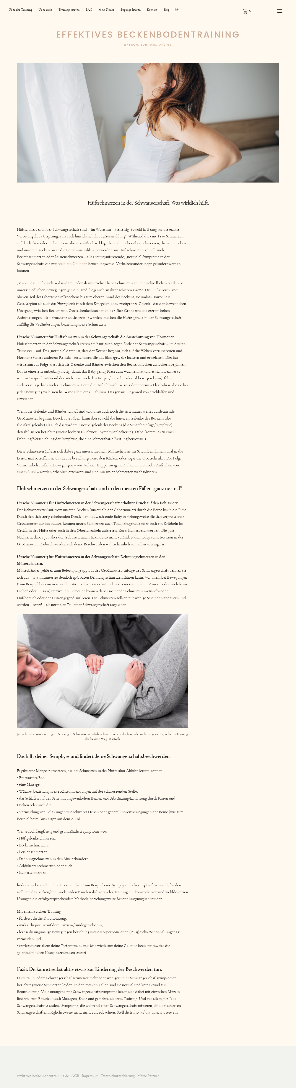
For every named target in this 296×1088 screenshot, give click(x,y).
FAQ (89, 9)
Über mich (45, 9)
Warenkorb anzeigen (247, 10)
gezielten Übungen (72, 264)
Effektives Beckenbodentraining (148, 35)
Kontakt (152, 9)
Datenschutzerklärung (118, 1076)
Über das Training (20, 9)
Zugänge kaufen (130, 9)
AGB (75, 1076)
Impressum (90, 1076)
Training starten (69, 9)
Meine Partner (148, 1076)
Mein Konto (106, 9)
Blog (166, 9)
